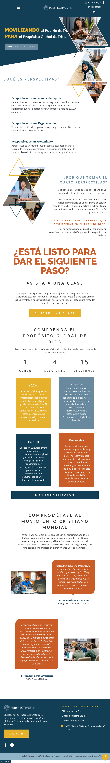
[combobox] (5, 761)
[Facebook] (5, 745)
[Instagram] (12, 745)
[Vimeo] (18, 743)
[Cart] (94, 11)
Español (5, 761)
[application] (105, 757)
